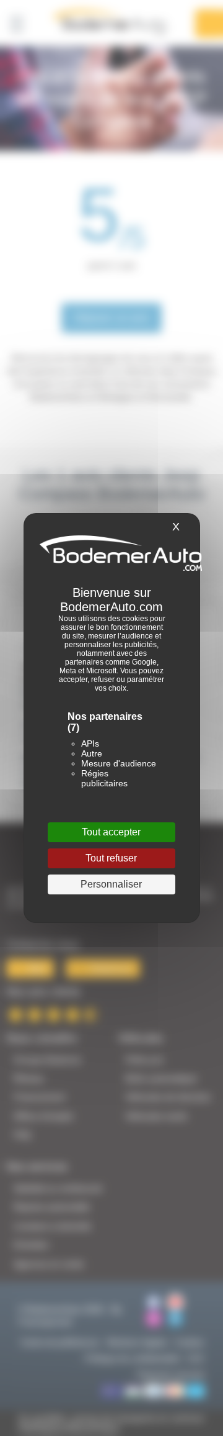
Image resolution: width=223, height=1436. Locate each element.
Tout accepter (111, 832)
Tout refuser (111, 858)
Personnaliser (111, 884)
